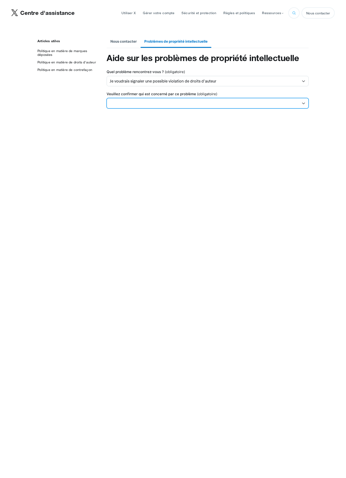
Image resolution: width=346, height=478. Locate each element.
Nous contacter (318, 13)
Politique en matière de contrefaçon (64, 70)
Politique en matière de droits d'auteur (66, 62)
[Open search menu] (294, 13)
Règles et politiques (239, 13)
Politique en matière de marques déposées (62, 53)
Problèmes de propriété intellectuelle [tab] (176, 41)
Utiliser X (128, 13)
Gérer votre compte (158, 13)
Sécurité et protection (198, 13)
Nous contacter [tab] (123, 41)
